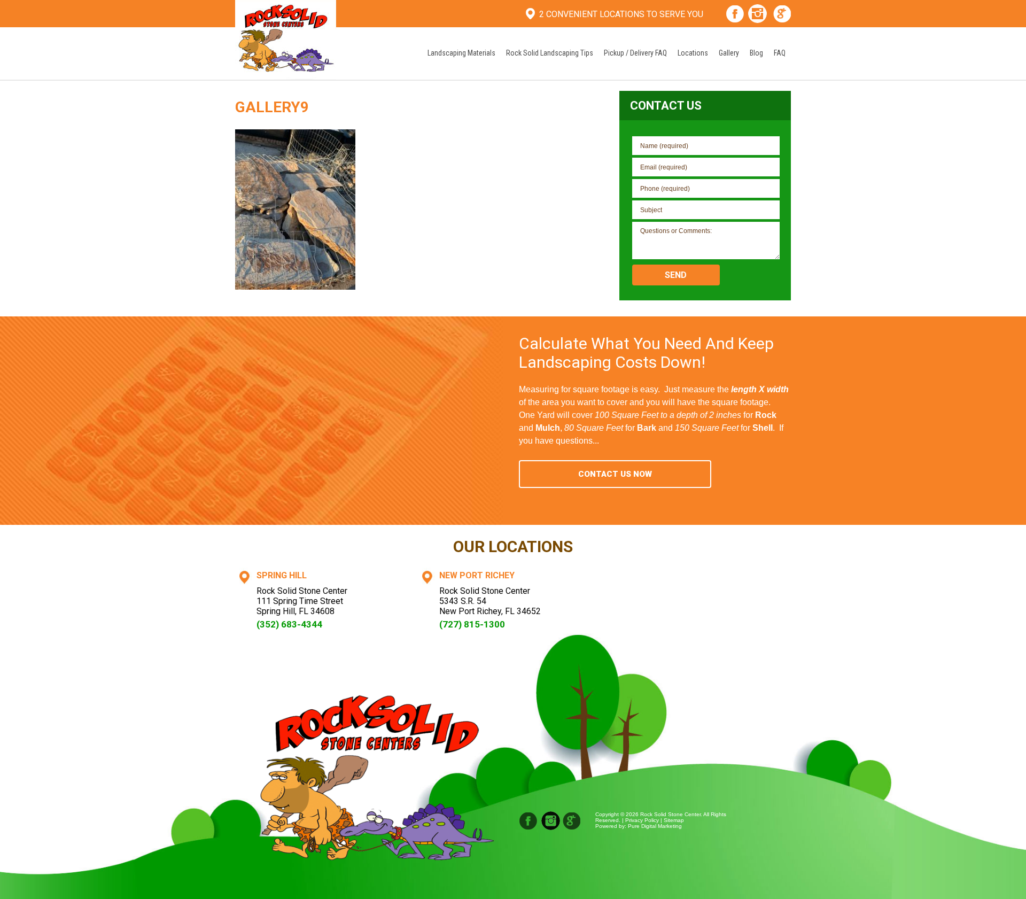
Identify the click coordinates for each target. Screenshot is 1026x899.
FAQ (780, 53)
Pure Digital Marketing (655, 826)
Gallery (729, 53)
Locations (693, 53)
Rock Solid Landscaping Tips (549, 53)
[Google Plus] (782, 15)
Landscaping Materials (461, 53)
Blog (756, 53)
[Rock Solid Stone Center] (285, 38)
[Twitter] (572, 820)
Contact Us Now (615, 474)
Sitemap (674, 820)
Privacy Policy (642, 820)
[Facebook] (735, 15)
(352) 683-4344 (289, 624)
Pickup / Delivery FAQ (635, 53)
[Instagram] (757, 15)
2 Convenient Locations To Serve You (621, 14)
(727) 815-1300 (472, 624)
